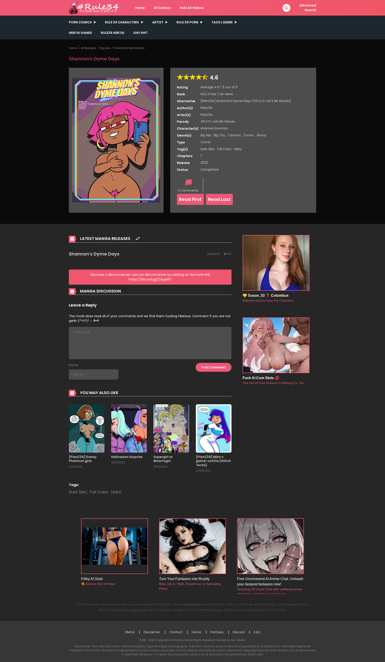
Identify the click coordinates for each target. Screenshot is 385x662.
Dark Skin (207, 149)
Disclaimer (152, 632)
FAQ (257, 632)
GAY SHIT (140, 33)
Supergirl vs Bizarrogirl (163, 459)
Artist (157, 22)
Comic (249, 135)
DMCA (129, 632)
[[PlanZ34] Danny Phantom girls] (86, 428)
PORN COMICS (80, 22)
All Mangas (88, 48)
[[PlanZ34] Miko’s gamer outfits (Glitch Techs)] (213, 428)
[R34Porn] (95, 7)
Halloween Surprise (127, 457)
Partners (217, 632)
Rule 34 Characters (122, 22)
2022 (204, 162)
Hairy (238, 149)
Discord (238, 632)
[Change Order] (137, 238)
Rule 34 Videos (192, 8)
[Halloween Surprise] (129, 428)
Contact (175, 632)
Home (140, 8)
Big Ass (105, 48)
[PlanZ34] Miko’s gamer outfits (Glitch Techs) (213, 461)
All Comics (162, 8)
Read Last (219, 199)
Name (73, 365)
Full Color (224, 149)
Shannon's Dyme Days (129, 48)
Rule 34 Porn (187, 22)
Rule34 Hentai (112, 33)
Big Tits (219, 135)
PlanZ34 (207, 108)
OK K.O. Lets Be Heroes (218, 121)
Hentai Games (80, 33)
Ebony (261, 135)
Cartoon (234, 135)
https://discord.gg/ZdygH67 (150, 279)
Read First (190, 199)
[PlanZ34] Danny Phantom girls (82, 459)
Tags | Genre (222, 22)
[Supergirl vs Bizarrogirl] (171, 428)
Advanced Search (307, 7)
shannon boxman (214, 128)
